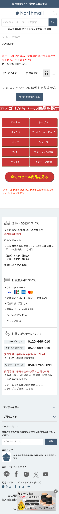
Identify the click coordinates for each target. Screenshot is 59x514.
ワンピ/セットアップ (43, 132)
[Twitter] (36, 475)
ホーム (5, 37)
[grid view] (46, 73)
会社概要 (13, 495)
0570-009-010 (39, 348)
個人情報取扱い (10, 499)
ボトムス (15, 132)
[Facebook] (16, 474)
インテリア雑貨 (43, 162)
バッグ (15, 142)
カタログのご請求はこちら (18, 388)
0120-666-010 (39, 341)
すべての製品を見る (29, 96)
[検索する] (53, 22)
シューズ (43, 142)
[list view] (53, 73)
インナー (15, 152)
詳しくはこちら (12, 239)
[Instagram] (26, 474)
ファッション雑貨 (43, 152)
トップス (43, 122)
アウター (15, 122)
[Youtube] (46, 474)
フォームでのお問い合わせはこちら (23, 385)
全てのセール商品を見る (29, 177)
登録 (51, 441)
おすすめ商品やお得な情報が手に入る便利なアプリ (35, 457)
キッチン (15, 162)
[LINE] (6, 474)
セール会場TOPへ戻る (15, 64)
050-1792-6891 (40, 365)
